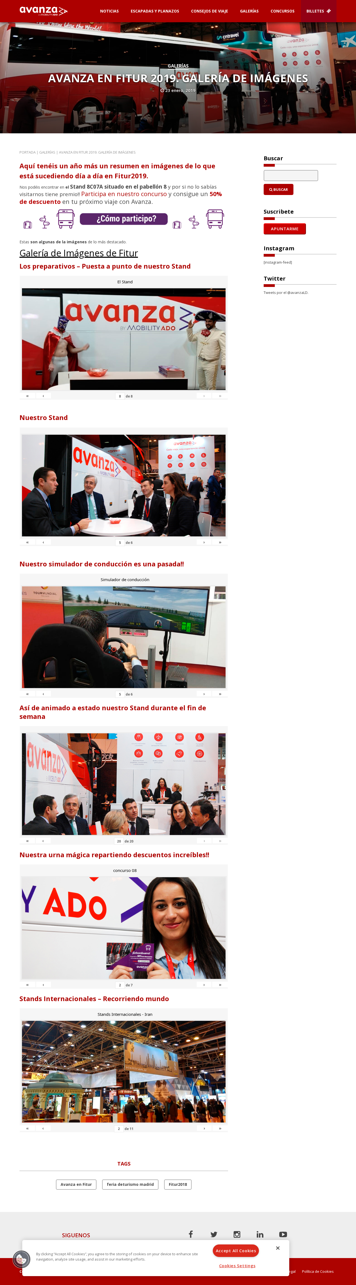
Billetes (315, 11)
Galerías (249, 11)
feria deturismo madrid (130, 1184)
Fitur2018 (178, 1184)
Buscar (280, 189)
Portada (27, 152)
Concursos (283, 11)
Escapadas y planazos (155, 11)
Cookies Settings (237, 1265)
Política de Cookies (318, 1271)
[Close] (278, 1248)
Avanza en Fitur (76, 1184)
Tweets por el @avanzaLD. (286, 292)
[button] (21, 1259)
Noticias (109, 11)
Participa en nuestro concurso (124, 194)
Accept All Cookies (236, 1250)
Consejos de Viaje (209, 11)
